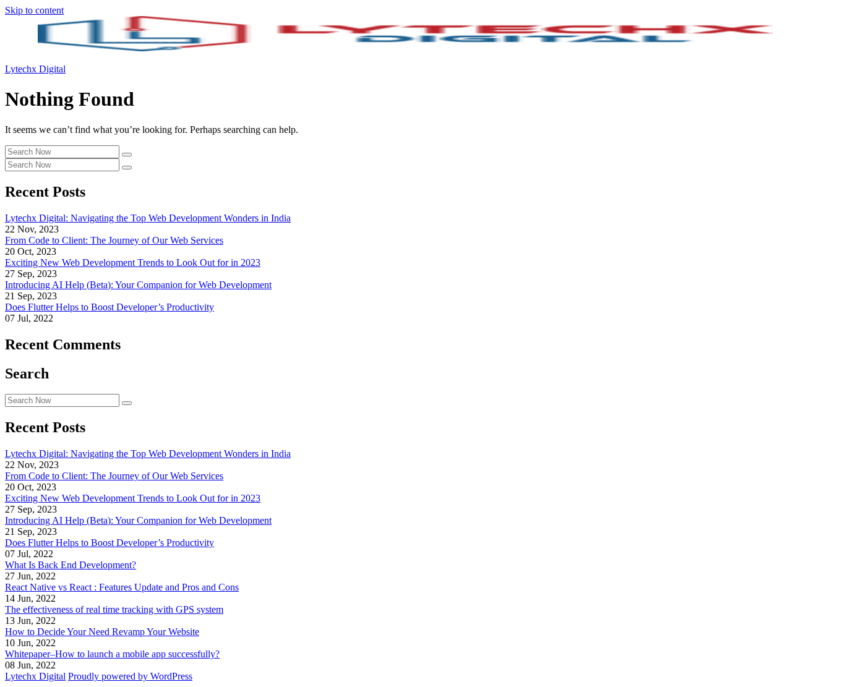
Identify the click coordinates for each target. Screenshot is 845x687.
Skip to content (34, 10)
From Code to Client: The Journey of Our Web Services (114, 240)
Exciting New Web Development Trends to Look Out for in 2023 (132, 262)
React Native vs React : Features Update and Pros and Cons (122, 587)
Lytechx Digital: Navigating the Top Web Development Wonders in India (148, 218)
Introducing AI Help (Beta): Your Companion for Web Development (138, 284)
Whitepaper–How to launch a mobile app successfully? (112, 654)
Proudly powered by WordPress (130, 676)
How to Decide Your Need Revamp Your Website (102, 631)
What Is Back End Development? (70, 565)
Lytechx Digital (35, 69)
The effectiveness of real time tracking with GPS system (114, 609)
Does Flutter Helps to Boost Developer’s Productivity (109, 307)
